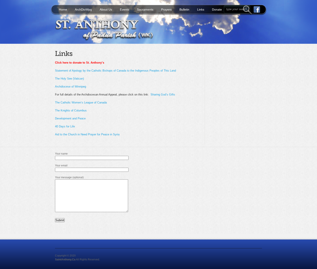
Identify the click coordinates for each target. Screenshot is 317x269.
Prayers (166, 9)
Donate (217, 9)
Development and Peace (70, 118)
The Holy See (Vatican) (69, 78)
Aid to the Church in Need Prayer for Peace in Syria (87, 134)
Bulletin (184, 9)
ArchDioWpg (83, 9)
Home (63, 9)
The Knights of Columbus (71, 110)
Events (124, 9)
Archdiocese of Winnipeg (70, 86)
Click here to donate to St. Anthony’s (79, 62)
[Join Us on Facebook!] (255, 9)
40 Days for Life (65, 126)
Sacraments (145, 9)
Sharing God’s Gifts (163, 94)
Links (200, 9)
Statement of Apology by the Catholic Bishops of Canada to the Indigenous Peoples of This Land (115, 70)
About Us (106, 9)
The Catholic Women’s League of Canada (81, 102)
